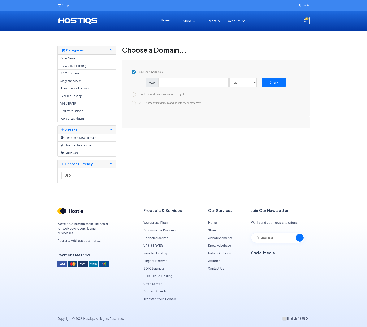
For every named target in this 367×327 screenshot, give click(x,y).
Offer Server (68, 58)
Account (234, 21)
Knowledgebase (219, 245)
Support (67, 5)
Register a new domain (150, 72)
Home (165, 20)
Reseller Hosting (71, 96)
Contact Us (216, 268)
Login (306, 5)
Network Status (219, 253)
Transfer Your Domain (159, 299)
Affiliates (214, 261)
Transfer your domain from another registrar (162, 94)
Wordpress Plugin (72, 118)
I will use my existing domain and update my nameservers (169, 103)
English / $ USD (297, 318)
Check (274, 82)
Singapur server (70, 81)
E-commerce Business (74, 88)
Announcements (220, 238)
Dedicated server (71, 111)
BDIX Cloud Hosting (73, 66)
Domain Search (154, 291)
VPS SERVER (68, 103)
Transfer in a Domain (78, 145)
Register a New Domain (80, 137)
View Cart (71, 153)
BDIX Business (69, 73)
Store (187, 21)
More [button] (213, 21)
